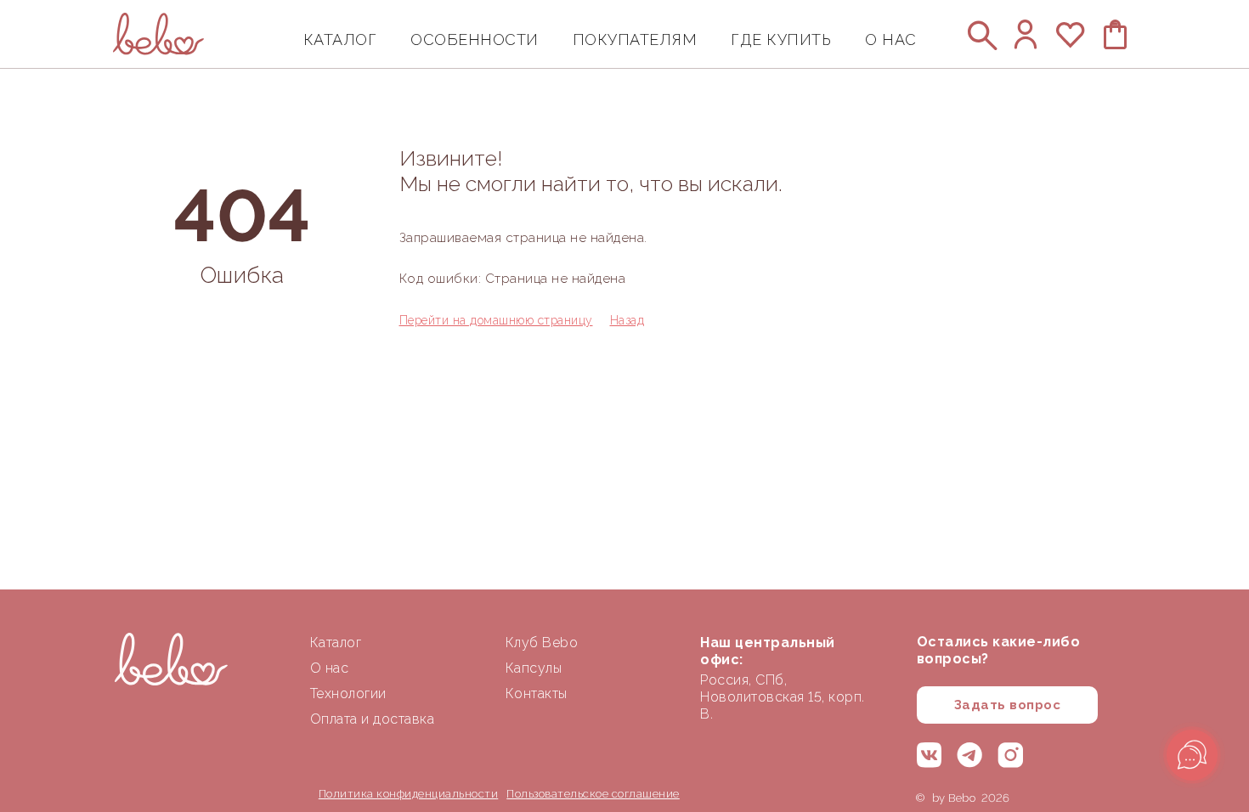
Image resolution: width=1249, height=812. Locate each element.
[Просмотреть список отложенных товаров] (1071, 42)
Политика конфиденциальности (409, 793)
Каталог (336, 642)
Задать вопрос (1007, 705)
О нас (329, 668)
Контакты (537, 693)
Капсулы (534, 668)
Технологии (348, 693)
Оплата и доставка (372, 719)
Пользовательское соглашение (593, 793)
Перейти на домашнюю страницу (496, 320)
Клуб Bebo (542, 642)
